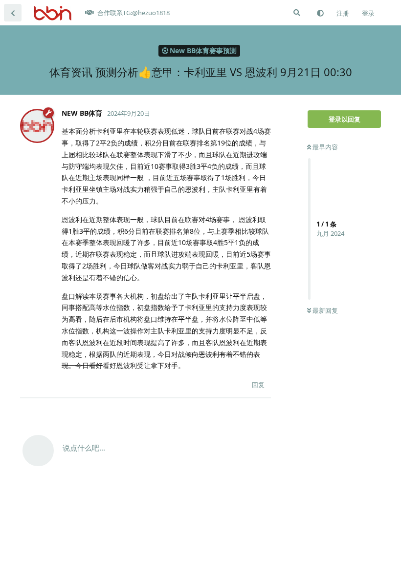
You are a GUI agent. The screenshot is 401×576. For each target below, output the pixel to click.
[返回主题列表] (13, 12)
